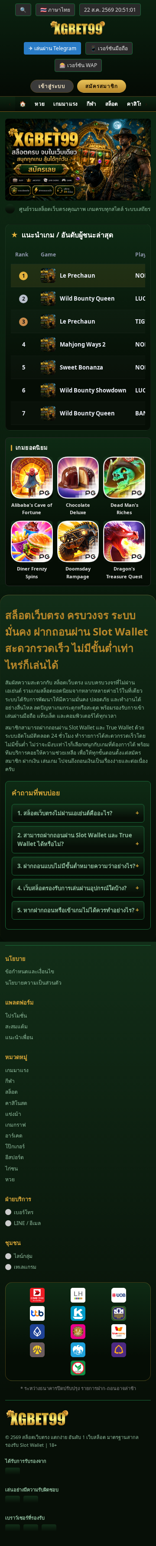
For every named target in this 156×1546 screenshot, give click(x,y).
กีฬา (92, 103)
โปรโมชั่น (16, 1015)
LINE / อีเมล (27, 1223)
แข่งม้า (13, 1114)
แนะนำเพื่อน (19, 1037)
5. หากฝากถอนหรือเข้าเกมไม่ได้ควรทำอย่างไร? (75, 910)
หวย (40, 103)
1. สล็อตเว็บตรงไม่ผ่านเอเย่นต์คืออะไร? (64, 813)
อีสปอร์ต (14, 1157)
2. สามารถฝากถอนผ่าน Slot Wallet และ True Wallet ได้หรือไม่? (74, 839)
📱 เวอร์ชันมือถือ (109, 48)
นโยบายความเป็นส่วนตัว (33, 982)
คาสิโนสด (138, 103)
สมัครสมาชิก (101, 86)
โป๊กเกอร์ (15, 1146)
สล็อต (111, 103)
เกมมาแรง (65, 103)
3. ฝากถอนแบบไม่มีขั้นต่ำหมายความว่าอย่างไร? (76, 866)
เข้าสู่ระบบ (52, 86)
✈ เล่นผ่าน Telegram (52, 48)
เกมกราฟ (15, 1124)
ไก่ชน (11, 1168)
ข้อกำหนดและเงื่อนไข (29, 971)
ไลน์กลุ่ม (23, 1256)
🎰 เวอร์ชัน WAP (78, 65)
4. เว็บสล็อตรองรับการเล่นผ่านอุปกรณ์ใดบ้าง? (72, 888)
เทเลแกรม (25, 1267)
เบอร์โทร (23, 1212)
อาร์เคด (14, 1135)
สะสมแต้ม (16, 1026)
